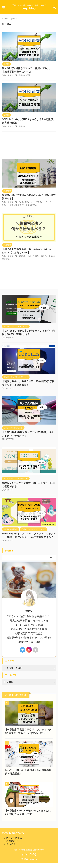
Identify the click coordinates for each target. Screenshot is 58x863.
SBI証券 (22, 256)
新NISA (22, 75)
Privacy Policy (14, 838)
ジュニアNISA (37, 202)
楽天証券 (6, 259)
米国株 (29, 75)
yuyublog (29, 8)
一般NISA (43, 256)
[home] (35, 650)
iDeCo (21, 202)
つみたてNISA (32, 256)
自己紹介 (10, 844)
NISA (27, 202)
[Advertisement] (29, 144)
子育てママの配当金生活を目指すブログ (29, 850)
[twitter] (22, 650)
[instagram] (29, 650)
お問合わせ (12, 840)
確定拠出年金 (31, 205)
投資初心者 (12, 205)
